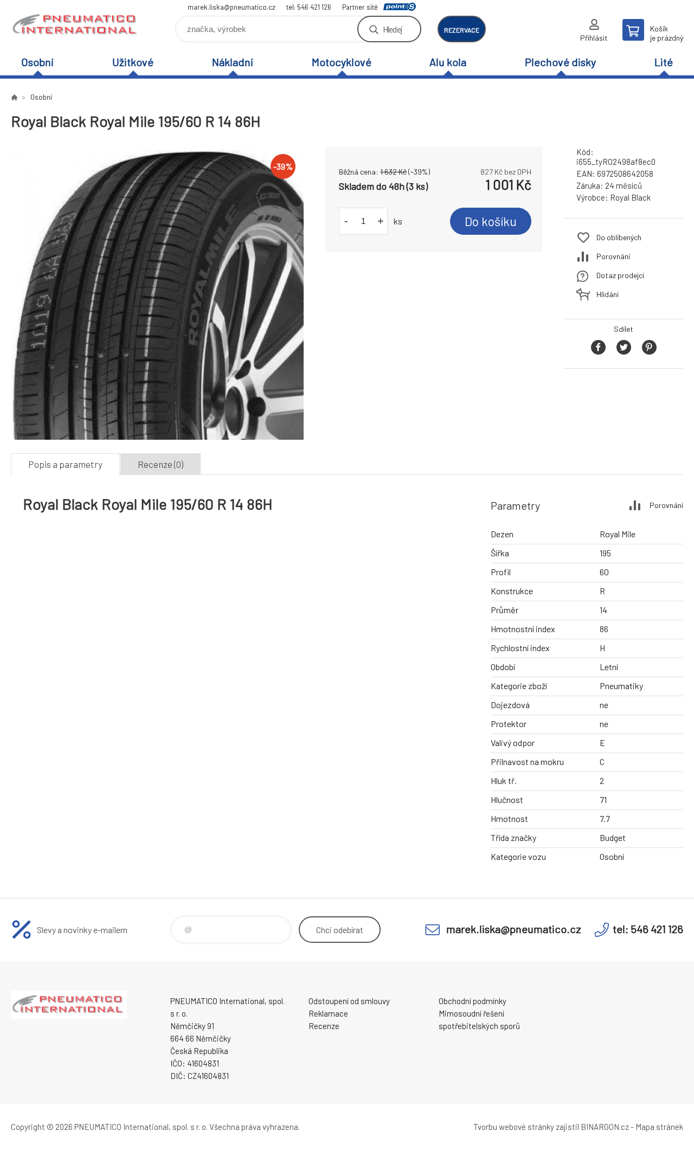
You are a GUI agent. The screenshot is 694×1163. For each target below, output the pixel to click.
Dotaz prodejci (620, 275)
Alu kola (447, 61)
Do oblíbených (618, 237)
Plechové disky (560, 61)
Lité (663, 61)
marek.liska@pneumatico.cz (231, 7)
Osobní (37, 61)
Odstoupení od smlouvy (349, 1001)
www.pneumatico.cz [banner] (76, 25)
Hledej (392, 29)
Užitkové (132, 61)
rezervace (461, 30)
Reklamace (328, 1013)
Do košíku (491, 221)
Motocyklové (341, 61)
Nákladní (232, 61)
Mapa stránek (659, 1127)
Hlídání (607, 294)
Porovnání (613, 256)
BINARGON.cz (605, 1127)
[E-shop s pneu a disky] (14, 97)
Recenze (324, 1026)
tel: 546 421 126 (308, 7)
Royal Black (630, 197)
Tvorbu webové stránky (513, 1127)
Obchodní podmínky (472, 1001)
